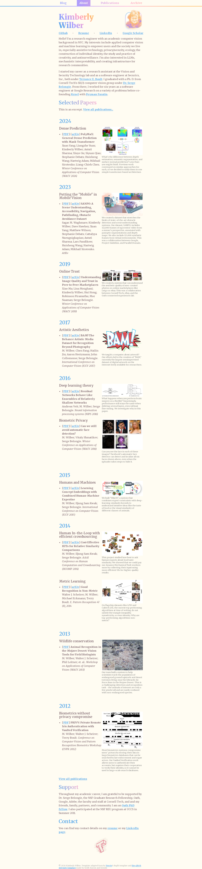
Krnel (75, 94)
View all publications (73, 778)
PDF (66, 134)
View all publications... (98, 109)
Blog (63, 3)
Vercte (109, 866)
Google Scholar (133, 33)
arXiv (75, 134)
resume (112, 828)
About (83, 3)
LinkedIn (106, 33)
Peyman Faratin (96, 94)
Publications (110, 3)
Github (63, 33)
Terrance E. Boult (90, 79)
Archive (136, 3)
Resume (83, 33)
